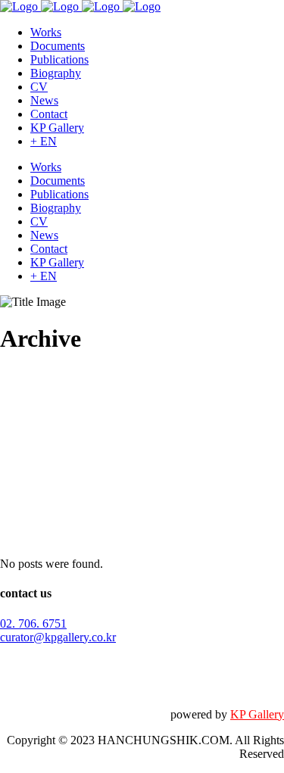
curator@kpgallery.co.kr (58, 637)
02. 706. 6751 (33, 623)
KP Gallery (257, 714)
